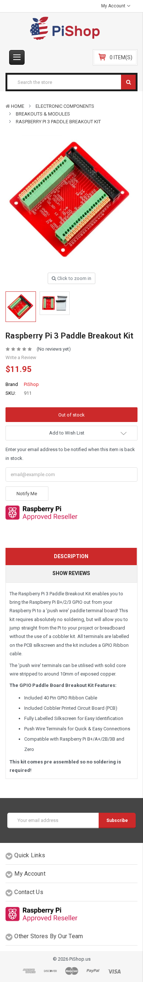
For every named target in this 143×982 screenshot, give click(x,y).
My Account (113, 5)
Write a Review (21, 357)
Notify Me (26, 493)
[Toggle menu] (17, 57)
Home (17, 106)
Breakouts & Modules (43, 114)
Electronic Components (65, 106)
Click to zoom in (73, 278)
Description (71, 556)
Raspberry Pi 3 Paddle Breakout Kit (58, 121)
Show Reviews (71, 573)
